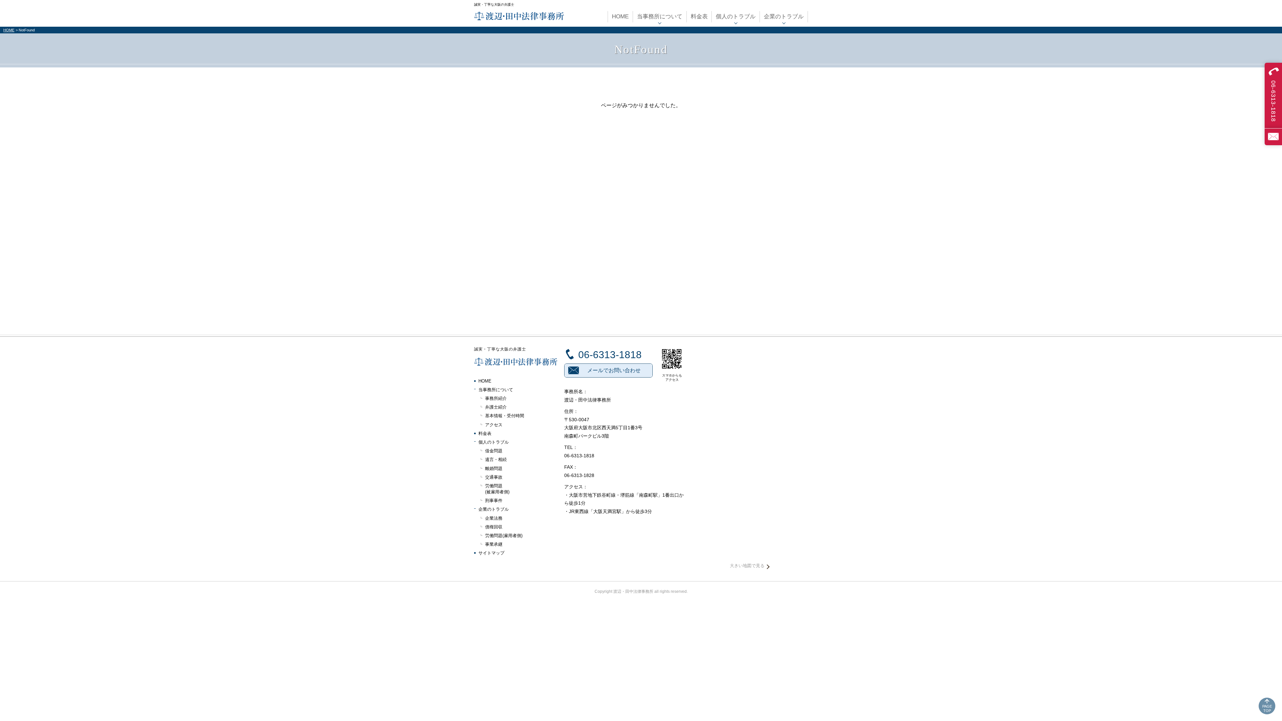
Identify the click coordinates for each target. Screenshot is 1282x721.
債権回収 (493, 526)
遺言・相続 (496, 459)
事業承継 (493, 544)
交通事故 (493, 477)
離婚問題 (493, 468)
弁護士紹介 (496, 407)
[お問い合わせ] (1273, 136)
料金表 (484, 433)
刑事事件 (493, 500)
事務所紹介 (496, 398)
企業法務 (493, 518)
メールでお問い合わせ (614, 370)
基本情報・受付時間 (504, 415)
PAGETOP (1267, 708)
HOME (8, 30)
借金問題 (493, 450)
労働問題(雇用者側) (503, 535)
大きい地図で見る (747, 565)
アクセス (493, 424)
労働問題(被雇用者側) (497, 488)
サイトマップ (491, 552)
